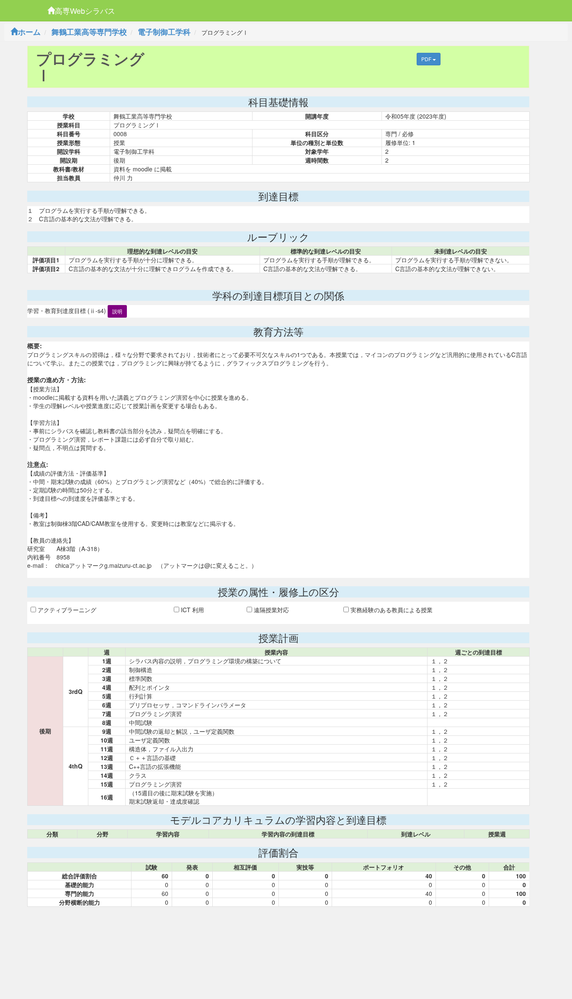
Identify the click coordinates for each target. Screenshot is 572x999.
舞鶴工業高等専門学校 (89, 31)
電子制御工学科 (164, 31)
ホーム (29, 31)
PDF (427, 58)
